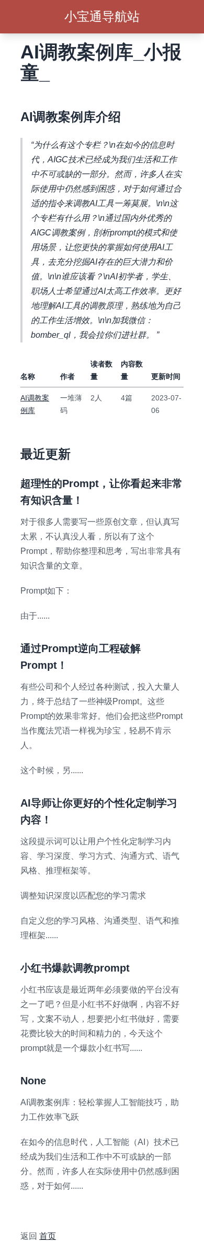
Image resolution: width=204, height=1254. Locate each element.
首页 (47, 1236)
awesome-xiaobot (53, 1210)
